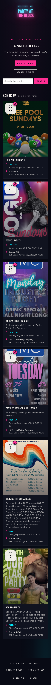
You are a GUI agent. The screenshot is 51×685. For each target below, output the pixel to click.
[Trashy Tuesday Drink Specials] (25, 393)
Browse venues (25, 72)
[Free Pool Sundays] (25, 140)
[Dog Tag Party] (25, 594)
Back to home (25, 63)
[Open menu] (25, 22)
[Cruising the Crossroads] (25, 493)
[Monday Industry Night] (25, 304)
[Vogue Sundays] (25, 220)
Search (41, 81)
